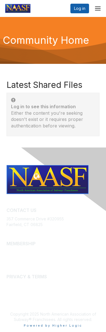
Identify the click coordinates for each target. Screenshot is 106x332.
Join (10, 252)
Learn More (17, 257)
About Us (15, 285)
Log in (79, 8)
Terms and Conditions (27, 290)
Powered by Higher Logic (53, 325)
